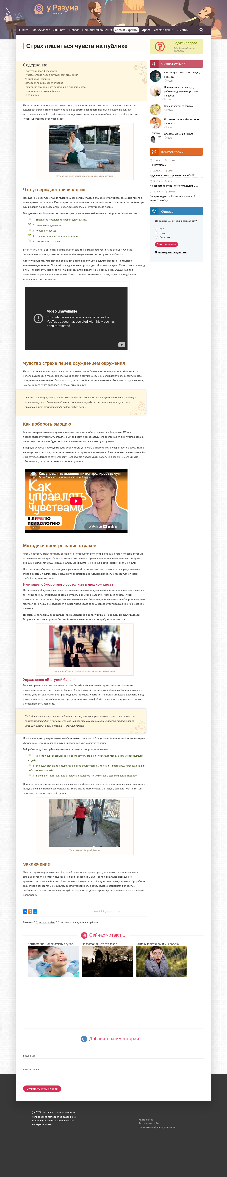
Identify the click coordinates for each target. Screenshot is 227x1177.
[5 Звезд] (104, 911)
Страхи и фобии (126, 30)
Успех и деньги (164, 30)
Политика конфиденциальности (157, 1127)
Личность (59, 30)
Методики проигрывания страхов (44, 82)
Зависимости (41, 30)
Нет (161, 228)
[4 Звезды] (101, 911)
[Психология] (50, 13)
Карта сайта (146, 1119)
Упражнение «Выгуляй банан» (43, 91)
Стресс (146, 30)
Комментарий (31, 1069)
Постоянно (165, 237)
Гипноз (24, 30)
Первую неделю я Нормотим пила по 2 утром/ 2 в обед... (172, 198)
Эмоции (183, 30)
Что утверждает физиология (41, 70)
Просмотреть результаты (171, 252)
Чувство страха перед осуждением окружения (51, 74)
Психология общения (97, 30)
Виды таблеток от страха (178, 105)
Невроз (74, 30)
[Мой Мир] (35, 911)
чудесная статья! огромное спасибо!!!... (173, 175)
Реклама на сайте (149, 1123)
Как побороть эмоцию (37, 78)
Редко (162, 233)
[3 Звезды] (99, 911)
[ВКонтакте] (25, 911)
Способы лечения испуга (178, 133)
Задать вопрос (185, 43)
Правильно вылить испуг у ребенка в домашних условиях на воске (182, 91)
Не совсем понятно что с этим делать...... (174, 185)
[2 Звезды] (97, 911)
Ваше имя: (29, 1055)
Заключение (32, 94)
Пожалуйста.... (158, 164)
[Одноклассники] (30, 911)
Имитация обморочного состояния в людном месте (56, 86)
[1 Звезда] (95, 911)
